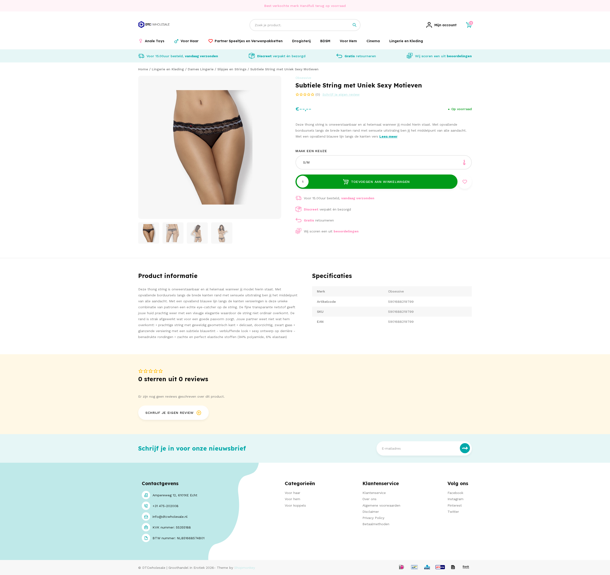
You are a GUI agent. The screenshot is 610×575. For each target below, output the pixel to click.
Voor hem (292, 499)
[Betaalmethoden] (401, 567)
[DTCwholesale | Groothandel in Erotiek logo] (154, 30)
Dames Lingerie (201, 69)
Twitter (453, 511)
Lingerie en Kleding (168, 69)
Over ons (369, 499)
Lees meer (388, 136)
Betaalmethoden (375, 524)
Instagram (455, 499)
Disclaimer (370, 511)
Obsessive (303, 78)
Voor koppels (295, 505)
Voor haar (292, 493)
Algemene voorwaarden (381, 505)
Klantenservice (374, 493)
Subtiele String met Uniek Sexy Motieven (284, 69)
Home (143, 69)
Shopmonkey (244, 568)
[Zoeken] (355, 25)
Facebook (455, 493)
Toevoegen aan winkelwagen (380, 182)
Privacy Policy (373, 518)
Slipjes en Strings (231, 69)
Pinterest (454, 505)
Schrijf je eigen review (341, 94)
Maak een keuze (311, 151)
